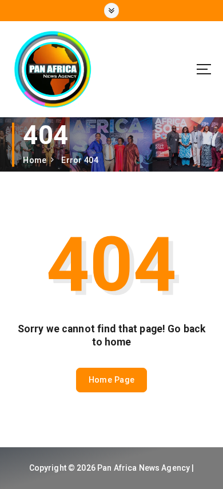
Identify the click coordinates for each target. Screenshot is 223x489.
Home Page (111, 379)
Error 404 (79, 160)
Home (34, 160)
